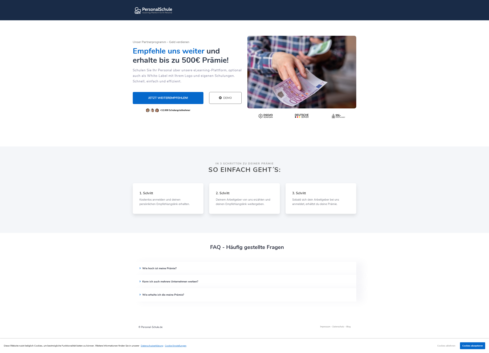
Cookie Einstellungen (175, 345)
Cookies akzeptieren (472, 345)
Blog (348, 326)
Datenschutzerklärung (152, 345)
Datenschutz (338, 326)
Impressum (325, 326)
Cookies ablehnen (446, 345)
